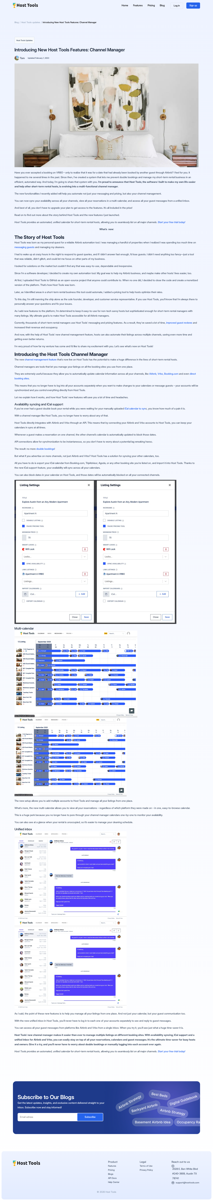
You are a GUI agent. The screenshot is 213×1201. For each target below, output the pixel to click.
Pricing (151, 5)
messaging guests (24, 247)
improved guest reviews (179, 322)
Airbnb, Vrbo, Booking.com (163, 373)
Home (125, 5)
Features (138, 5)
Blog (162, 5)
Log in (177, 5)
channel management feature (41, 359)
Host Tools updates (24, 40)
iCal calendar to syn (135, 408)
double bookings (45, 448)
